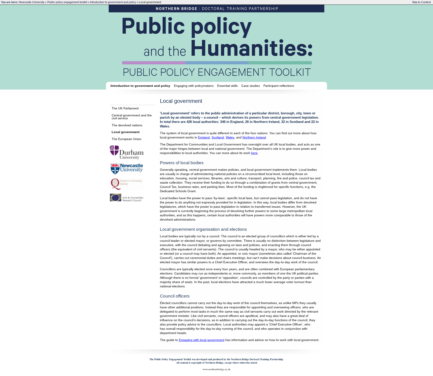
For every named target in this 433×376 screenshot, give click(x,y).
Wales (230, 137)
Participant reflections (278, 86)
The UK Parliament (125, 108)
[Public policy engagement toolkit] (217, 44)
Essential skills (227, 86)
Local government (126, 132)
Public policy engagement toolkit (67, 2)
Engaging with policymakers (194, 86)
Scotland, (218, 137)
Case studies (250, 86)
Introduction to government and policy (113, 2)
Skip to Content (421, 2)
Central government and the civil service (132, 117)
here (254, 153)
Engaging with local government (201, 340)
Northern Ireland (254, 137)
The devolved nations (127, 125)
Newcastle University (31, 2)
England (204, 137)
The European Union (126, 139)
